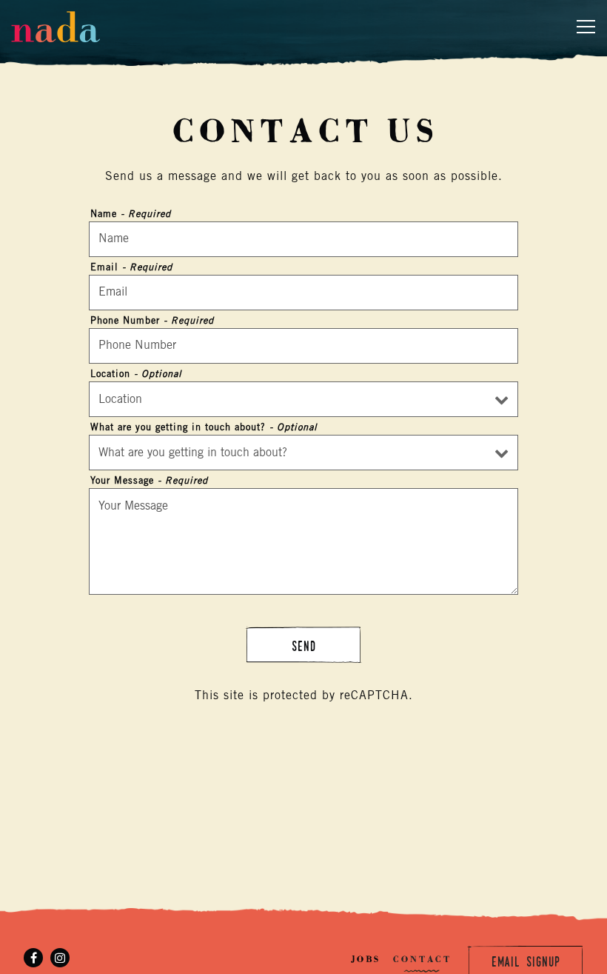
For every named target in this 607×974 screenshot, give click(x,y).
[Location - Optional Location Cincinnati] (303, 399)
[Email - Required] (303, 292)
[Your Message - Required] (303, 541)
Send (304, 646)
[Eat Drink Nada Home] (63, 26)
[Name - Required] (303, 239)
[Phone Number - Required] (303, 346)
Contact (421, 959)
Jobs (365, 959)
